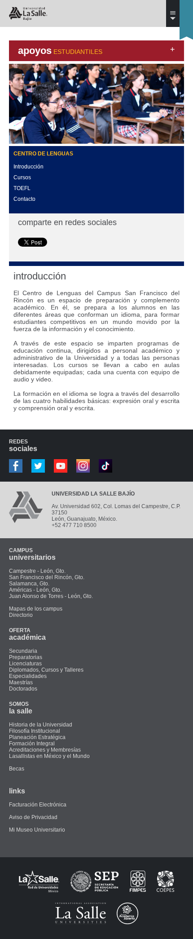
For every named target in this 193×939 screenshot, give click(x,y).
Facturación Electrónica (37, 805)
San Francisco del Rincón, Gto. (46, 577)
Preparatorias (25, 657)
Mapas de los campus (35, 609)
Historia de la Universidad (40, 725)
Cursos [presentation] (22, 177)
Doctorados (23, 689)
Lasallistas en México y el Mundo (49, 756)
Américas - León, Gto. (35, 590)
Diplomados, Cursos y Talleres (46, 670)
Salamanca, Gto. (29, 583)
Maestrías (21, 682)
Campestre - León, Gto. (37, 571)
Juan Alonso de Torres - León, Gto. (51, 596)
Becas (16, 769)
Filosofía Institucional (34, 731)
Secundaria (23, 651)
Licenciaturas (25, 663)
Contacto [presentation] (24, 199)
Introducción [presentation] (28, 167)
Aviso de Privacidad (33, 817)
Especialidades (28, 676)
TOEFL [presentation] (22, 188)
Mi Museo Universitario (37, 830)
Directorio (21, 615)
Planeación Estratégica (37, 737)
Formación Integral (32, 743)
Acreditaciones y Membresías (45, 750)
